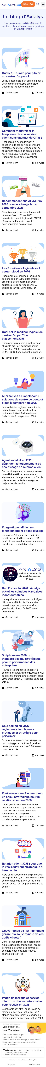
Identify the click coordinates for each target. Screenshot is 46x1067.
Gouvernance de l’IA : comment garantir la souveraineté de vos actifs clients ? (23, 934)
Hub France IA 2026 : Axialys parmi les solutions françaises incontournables (22, 591)
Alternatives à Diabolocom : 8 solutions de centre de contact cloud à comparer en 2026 (22, 399)
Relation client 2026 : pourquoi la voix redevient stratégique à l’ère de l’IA (22, 867)
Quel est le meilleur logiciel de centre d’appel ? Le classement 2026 (22, 335)
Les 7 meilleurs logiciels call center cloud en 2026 (21, 270)
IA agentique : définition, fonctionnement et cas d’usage (23, 529)
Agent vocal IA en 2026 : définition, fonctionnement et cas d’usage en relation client (22, 463)
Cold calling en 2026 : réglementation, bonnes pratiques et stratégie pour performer (20, 731)
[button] (43, 4)
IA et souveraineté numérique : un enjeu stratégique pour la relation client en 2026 (22, 797)
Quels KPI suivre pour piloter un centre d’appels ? (21, 75)
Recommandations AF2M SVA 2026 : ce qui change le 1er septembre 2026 (22, 204)
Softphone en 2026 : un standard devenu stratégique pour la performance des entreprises (21, 660)
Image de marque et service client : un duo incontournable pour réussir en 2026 (22, 1001)
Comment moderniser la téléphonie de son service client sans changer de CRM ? (22, 134)
